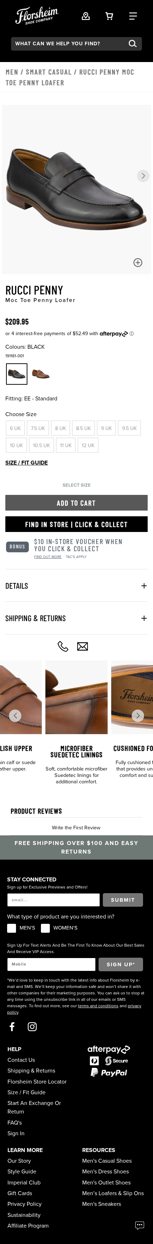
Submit (123, 900)
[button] (143, 176)
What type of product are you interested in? (60, 916)
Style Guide (21, 1171)
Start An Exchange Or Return (34, 1107)
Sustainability (24, 1215)
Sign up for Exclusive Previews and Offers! (47, 887)
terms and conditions (98, 1005)
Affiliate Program (28, 1225)
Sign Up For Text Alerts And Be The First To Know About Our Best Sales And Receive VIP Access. (75, 948)
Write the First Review (76, 828)
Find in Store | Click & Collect (76, 524)
